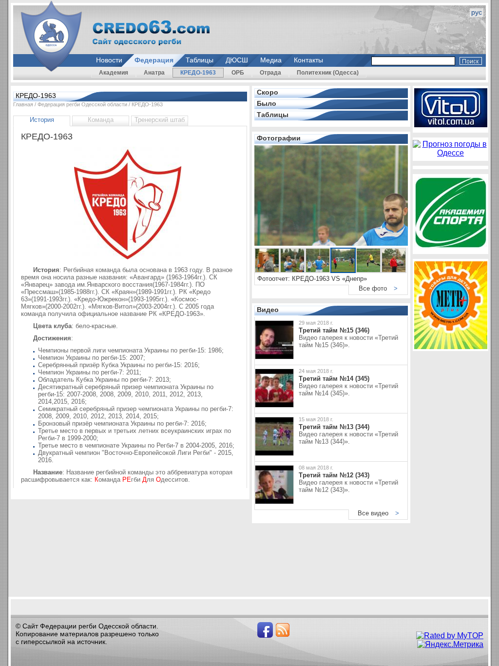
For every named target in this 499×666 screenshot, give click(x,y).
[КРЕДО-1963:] (130, 261)
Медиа (271, 60)
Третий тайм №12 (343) (334, 475)
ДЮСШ (237, 60)
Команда (101, 119)
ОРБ (237, 72)
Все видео (378, 513)
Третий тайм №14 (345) (334, 378)
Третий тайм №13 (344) (334, 427)
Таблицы (199, 60)
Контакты (308, 60)
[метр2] (450, 346)
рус (476, 12)
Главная (23, 104)
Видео (268, 309)
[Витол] (450, 124)
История (42, 119)
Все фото (378, 288)
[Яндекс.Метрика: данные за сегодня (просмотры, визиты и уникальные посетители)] (450, 644)
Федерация (153, 60)
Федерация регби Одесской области (82, 104)
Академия (113, 72)
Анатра (154, 72)
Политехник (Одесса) (328, 72)
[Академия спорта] (450, 246)
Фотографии (279, 138)
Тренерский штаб (159, 119)
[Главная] (52, 36)
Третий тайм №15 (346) (334, 330)
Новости (109, 60)
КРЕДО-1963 (198, 72)
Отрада (270, 72)
